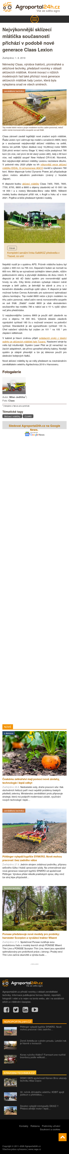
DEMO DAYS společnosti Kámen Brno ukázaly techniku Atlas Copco (43, 1079)
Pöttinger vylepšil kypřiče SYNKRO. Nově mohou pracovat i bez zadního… (40, 1028)
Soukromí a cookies (50, 1129)
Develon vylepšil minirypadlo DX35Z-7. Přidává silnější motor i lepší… (39, 1107)
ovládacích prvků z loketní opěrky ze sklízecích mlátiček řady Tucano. (34, 339)
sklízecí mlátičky (30, 183)
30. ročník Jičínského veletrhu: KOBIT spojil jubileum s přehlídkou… (42, 1093)
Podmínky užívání (51, 1126)
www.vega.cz (34, 1149)
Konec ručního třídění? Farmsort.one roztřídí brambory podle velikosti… (43, 1056)
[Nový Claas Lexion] (14, 393)
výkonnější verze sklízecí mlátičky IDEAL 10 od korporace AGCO (34, 166)
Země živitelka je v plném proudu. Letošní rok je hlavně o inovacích (43, 1042)
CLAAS (28, 416)
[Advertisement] (34, 575)
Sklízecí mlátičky (12, 416)
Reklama (35, 1126)
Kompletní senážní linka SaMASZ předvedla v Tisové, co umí (33, 254)
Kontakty (23, 1126)
